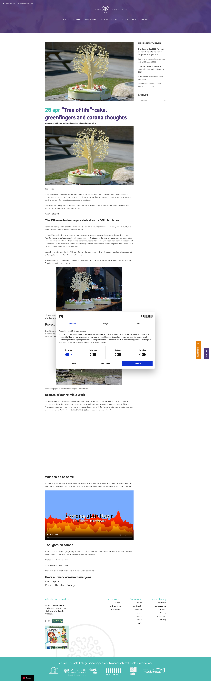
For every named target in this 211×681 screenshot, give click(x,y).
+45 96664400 (50, 614)
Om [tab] (138, 324)
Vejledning (162, 620)
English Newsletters (63, 123)
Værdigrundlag (137, 606)
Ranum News (74, 123)
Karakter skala (161, 616)
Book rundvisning (198, 350)
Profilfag (163, 609)
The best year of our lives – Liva (56, 560)
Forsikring (139, 620)
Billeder (139, 603)
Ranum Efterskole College (88, 123)
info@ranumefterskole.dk (54, 611)
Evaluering (139, 613)
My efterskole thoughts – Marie (56, 565)
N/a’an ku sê (74, 401)
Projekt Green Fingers (80, 389)
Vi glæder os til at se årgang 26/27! (150, 76)
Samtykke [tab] (72, 324)
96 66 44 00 (13, 3)
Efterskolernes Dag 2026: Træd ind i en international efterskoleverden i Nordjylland (151, 52)
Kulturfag (163, 613)
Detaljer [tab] (105, 324)
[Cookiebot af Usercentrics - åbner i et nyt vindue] (143, 316)
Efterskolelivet (116, 609)
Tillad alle (137, 363)
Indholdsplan (162, 603)
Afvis (74, 363)
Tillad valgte (105, 363)
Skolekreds (138, 609)
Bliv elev (206, 353)
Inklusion (139, 623)
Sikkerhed (139, 616)
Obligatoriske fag (160, 606)
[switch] (93, 354)
